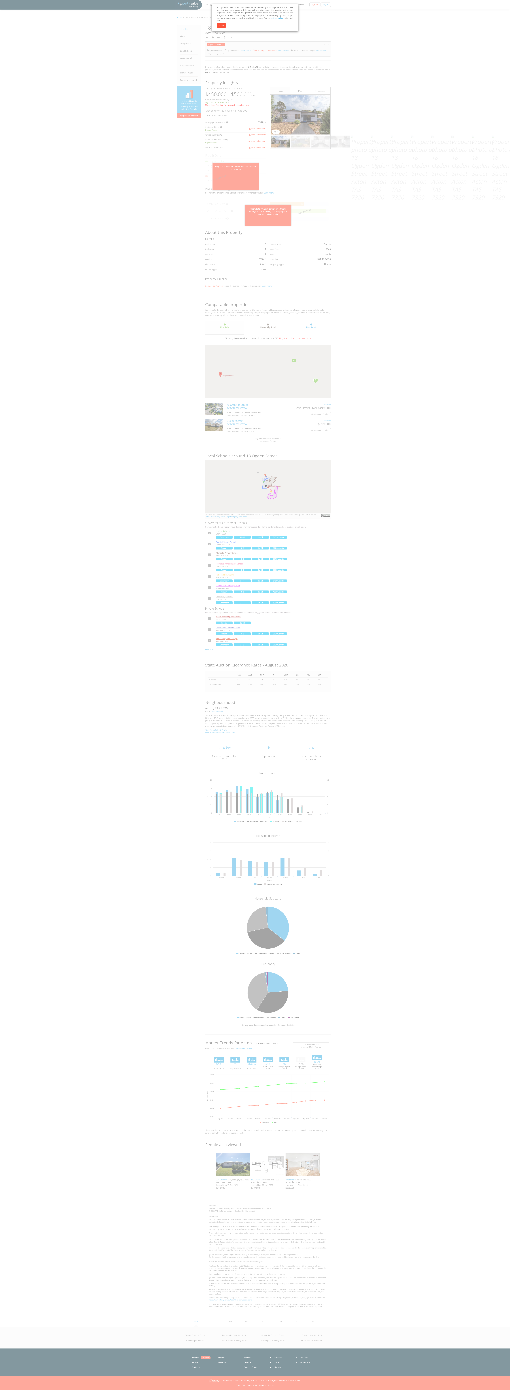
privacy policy (277, 18)
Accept (221, 25)
